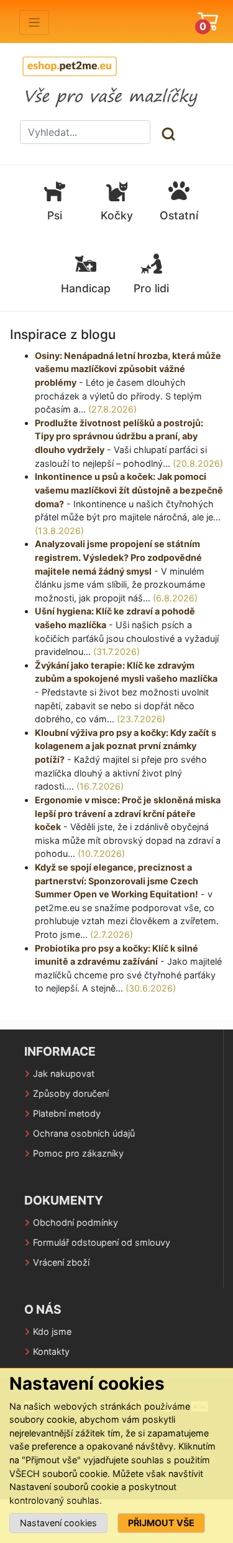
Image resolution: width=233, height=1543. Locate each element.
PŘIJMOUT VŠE (161, 1522)
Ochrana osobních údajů (84, 1133)
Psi (54, 215)
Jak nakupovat (63, 1073)
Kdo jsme (52, 1331)
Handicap (86, 288)
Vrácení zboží (61, 1262)
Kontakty (51, 1351)
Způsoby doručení (71, 1093)
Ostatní (179, 215)
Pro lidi (151, 288)
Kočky (117, 215)
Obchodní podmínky (75, 1222)
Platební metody (67, 1113)
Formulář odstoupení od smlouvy (101, 1242)
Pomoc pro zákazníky (78, 1153)
